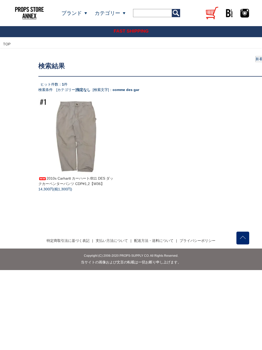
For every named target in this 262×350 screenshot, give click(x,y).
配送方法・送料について (153, 241)
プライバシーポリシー (197, 241)
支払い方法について (112, 241)
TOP (6, 44)
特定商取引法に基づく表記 (68, 241)
